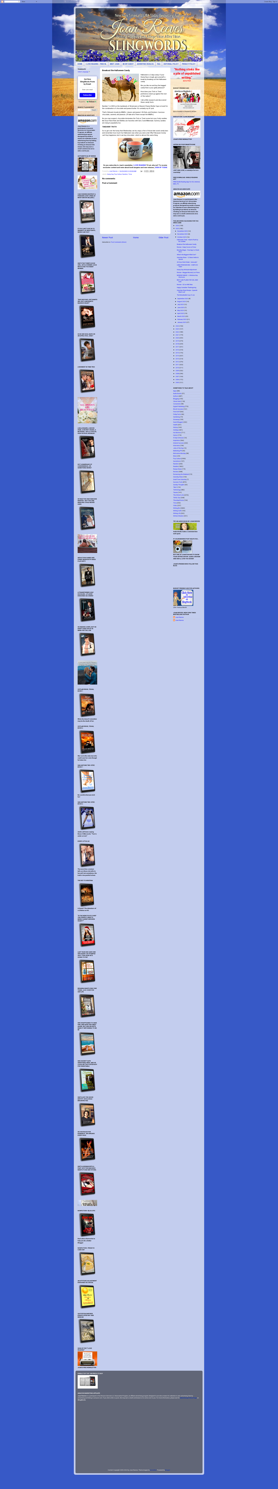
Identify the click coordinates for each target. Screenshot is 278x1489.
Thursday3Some (178, 500)
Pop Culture (118, 174)
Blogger (167, 1470)
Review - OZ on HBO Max (185, 284)
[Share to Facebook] (151, 171)
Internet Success (178, 443)
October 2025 (182, 237)
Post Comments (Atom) (118, 242)
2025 (177, 228)
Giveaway (176, 419)
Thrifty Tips (176, 497)
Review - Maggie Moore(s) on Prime (188, 272)
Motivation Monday (179, 453)
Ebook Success (178, 409)
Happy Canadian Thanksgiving (186, 287)
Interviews (176, 445)
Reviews (176, 471)
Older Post (163, 237)
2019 (177, 341)
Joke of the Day (178, 448)
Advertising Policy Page (188, 1398)
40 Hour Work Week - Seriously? (187, 262)
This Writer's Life (178, 495)
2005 (177, 382)
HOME (80, 64)
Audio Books (177, 393)
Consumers (176, 404)
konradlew (153, 1470)
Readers (175, 466)
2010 (177, 367)
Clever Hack (177, 401)
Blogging (176, 399)
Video (175, 505)
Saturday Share (178, 477)
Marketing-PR (177, 451)
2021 (177, 335)
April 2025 (180, 313)
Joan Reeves (179, 617)
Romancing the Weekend (181, 474)
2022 (177, 332)
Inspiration (176, 440)
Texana (175, 492)
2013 (177, 359)
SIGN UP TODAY (161, 167)
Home (136, 237)
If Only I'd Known (178, 438)
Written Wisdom (178, 516)
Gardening (176, 417)
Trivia (130, 174)
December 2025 (182, 231)
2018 (177, 344)
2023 (177, 329)
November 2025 (182, 234)
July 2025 (180, 304)
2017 (177, 347)
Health (175, 425)
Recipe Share (177, 469)
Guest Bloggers (178, 422)
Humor (175, 435)
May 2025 (180, 310)
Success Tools (178, 482)
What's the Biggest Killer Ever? (186, 254)
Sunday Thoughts (178, 484)
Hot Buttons (177, 432)
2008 (177, 373)
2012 (177, 362)
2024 (177, 326)
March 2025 (181, 316)
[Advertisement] (186, 658)
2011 (177, 364)
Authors (175, 396)
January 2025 (181, 322)
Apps (175, 391)
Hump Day (110, 174)
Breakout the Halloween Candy (186, 244)
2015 (177, 353)
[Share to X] (149, 171)
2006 (177, 379)
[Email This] (145, 171)
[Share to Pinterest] (153, 171)
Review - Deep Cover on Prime (186, 247)
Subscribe (87, 95)
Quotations (176, 461)
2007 (177, 376)
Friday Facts (177, 414)
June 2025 (181, 307)
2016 (177, 350)
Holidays (176, 430)
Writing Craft (177, 510)
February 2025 (182, 319)
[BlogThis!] (147, 171)
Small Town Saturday (179, 479)
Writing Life (176, 513)
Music (175, 456)
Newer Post (107, 237)
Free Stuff (176, 411)
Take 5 (175, 487)
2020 (177, 338)
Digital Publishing (178, 406)
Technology (177, 490)
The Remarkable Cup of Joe (186, 295)
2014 (177, 356)
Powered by (82, 102)
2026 (177, 225)
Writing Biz (176, 508)
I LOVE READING (139, 165)
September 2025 (183, 298)
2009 (177, 370)
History (175, 427)
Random (125, 174)
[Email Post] (141, 171)
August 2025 (181, 301)
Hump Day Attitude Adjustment (187, 269)
